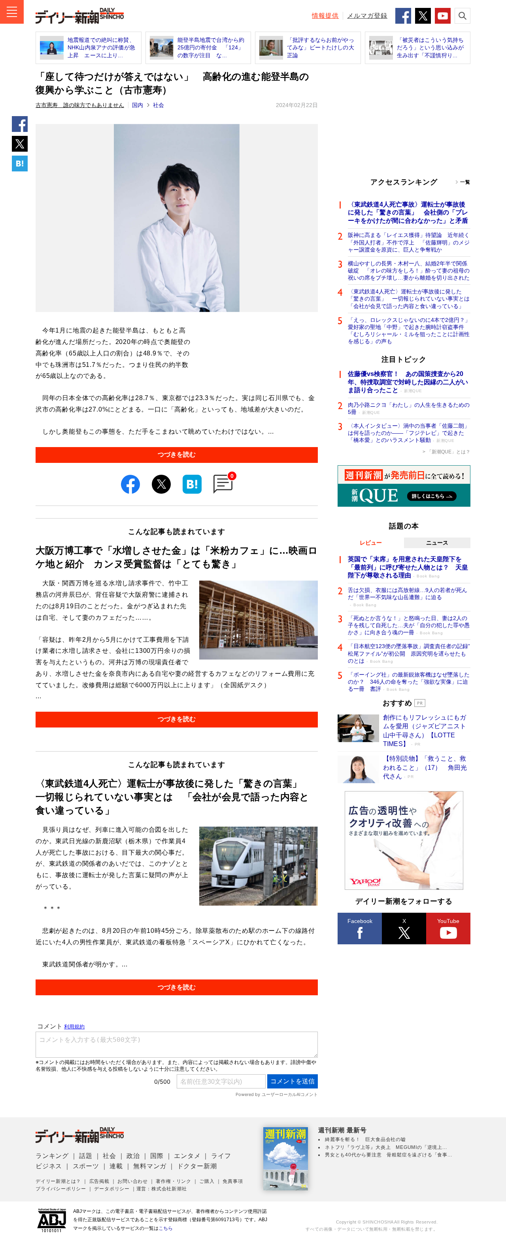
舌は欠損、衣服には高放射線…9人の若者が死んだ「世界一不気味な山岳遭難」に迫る (407, 597)
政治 (133, 1155)
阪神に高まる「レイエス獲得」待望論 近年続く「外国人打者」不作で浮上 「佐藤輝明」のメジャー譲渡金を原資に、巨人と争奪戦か (409, 242)
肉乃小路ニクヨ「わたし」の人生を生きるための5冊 (409, 408)
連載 (116, 1166)
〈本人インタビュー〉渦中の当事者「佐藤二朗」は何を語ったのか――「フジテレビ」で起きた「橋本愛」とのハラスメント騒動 (409, 433)
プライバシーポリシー (61, 1189)
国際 (157, 1155)
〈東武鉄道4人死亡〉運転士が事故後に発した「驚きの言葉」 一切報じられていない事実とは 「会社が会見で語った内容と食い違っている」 (409, 298)
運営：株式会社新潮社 (161, 1189)
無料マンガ (149, 1166)
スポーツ (86, 1166)
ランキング (52, 1155)
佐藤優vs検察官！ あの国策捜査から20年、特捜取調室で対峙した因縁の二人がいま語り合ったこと (408, 382)
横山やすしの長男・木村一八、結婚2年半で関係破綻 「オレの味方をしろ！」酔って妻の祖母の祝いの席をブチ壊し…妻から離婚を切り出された (409, 270)
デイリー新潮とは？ (58, 1181)
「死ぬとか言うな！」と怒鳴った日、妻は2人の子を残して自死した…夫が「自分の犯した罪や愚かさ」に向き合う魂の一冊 (409, 625)
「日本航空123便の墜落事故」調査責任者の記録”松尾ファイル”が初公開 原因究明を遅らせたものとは (409, 653)
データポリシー (112, 1189)
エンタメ (187, 1155)
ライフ (221, 1155)
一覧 (465, 182)
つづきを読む (177, 454)
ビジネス (49, 1166)
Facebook (359, 921)
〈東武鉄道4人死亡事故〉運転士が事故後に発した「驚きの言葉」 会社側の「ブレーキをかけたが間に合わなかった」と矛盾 (408, 212)
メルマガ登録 (367, 15)
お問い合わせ (132, 1181)
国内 (137, 105)
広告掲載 (99, 1181)
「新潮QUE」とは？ (448, 452)
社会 (158, 105)
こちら (166, 1228)
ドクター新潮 (197, 1166)
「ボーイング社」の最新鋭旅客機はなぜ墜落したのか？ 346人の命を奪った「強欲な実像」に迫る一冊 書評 (409, 681)
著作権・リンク (173, 1181)
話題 (86, 1155)
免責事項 (233, 1181)
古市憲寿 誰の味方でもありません (80, 105)
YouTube (448, 921)
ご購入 (206, 1181)
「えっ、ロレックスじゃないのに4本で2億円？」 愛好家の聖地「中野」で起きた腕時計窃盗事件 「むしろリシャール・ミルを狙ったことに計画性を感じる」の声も (409, 331)
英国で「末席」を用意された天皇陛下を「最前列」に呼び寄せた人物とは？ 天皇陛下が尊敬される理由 (408, 567)
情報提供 (325, 15)
